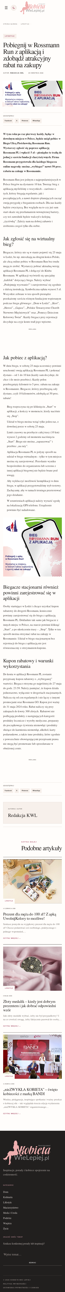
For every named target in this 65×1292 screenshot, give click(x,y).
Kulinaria (7, 1197)
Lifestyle (25, 24)
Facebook (8, 121)
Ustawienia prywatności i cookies (21, 1288)
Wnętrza (7, 1223)
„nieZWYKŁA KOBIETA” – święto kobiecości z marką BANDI (30, 1091)
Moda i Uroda (10, 1212)
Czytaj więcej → (12, 938)
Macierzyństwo (10, 1207)
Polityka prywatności (14, 1284)
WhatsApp (36, 121)
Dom (5, 1191)
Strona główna (10, 24)
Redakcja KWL (17, 73)
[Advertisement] (32, 339)
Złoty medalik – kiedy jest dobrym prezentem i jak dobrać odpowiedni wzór (29, 1005)
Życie (6, 1228)
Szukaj (32, 1262)
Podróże (7, 1218)
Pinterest (25, 121)
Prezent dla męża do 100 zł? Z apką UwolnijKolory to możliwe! (29, 916)
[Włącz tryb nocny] (14, 8)
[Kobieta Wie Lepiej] (32, 7)
